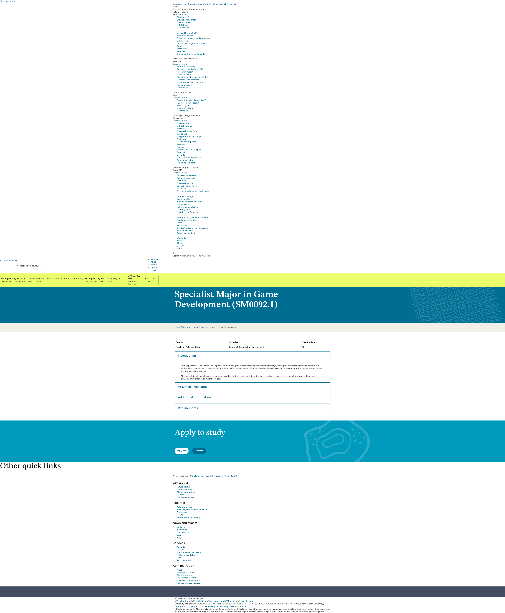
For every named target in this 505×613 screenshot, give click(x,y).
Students (181, 238)
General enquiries (185, 497)
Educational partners (187, 186)
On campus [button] (178, 115)
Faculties (181, 180)
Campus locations (186, 183)
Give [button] (175, 92)
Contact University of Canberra (192, 228)
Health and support (186, 141)
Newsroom (182, 529)
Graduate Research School (190, 82)
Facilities (181, 128)
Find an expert (184, 532)
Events (180, 535)
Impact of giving (185, 108)
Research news (184, 85)
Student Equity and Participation (193, 217)
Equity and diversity (186, 220)
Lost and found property (189, 157)
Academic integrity (186, 196)
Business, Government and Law (192, 509)
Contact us (182, 87)
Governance (183, 204)
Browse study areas (186, 20)
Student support (185, 35)
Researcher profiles (186, 577)
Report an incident (186, 162)
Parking (180, 147)
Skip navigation (7, 1)
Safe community (185, 160)
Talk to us (181, 51)
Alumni (180, 243)
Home (177, 327)
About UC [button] (177, 167)
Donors (180, 494)
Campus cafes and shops (189, 136)
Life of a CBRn (184, 74)
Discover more (180, 64)
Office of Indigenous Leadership (193, 191)
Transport (182, 144)
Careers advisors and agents (191, 54)
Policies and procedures (188, 583)
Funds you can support (188, 103)
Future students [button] (180, 9)
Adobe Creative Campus (189, 149)
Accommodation (185, 560)
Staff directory (184, 575)
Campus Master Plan (187, 131)
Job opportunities (185, 572)
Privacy (211, 606)
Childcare (181, 139)
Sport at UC (183, 152)
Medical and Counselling (189, 552)
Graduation (182, 188)
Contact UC (180, 606)
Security (181, 155)
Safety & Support (8, 260)
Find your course (190, 327)
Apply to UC (231, 476)
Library (180, 246)
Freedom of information (188, 580)
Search (176, 256)
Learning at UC (184, 209)
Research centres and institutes (192, 77)
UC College (182, 25)
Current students (213, 476)
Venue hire (182, 134)
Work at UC (182, 222)
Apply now (181, 450)
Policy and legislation (187, 207)
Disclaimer (203, 606)
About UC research (186, 66)
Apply (179, 46)
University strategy (186, 175)
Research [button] (177, 58)
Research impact (185, 72)
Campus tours (184, 123)
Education (182, 512)
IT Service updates (186, 555)
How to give (183, 105)
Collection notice (237, 606)
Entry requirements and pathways (193, 38)
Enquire (199, 450)
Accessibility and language (29, 266)
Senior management (186, 178)
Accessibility (222, 606)
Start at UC (182, 48)
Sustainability (183, 199)
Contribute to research (188, 79)
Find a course (179, 14)
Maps (179, 248)
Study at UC (183, 17)
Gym (179, 557)
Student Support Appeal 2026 (191, 100)
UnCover (181, 527)
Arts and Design (185, 507)
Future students (185, 487)
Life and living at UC (187, 33)
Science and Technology (189, 517)
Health (180, 515)
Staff (179, 240)
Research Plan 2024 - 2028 (190, 69)
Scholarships (183, 41)
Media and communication (190, 201)
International (183, 27)
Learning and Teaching (188, 212)
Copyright (192, 606)
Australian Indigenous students (192, 43)
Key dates (182, 225)
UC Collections (184, 126)
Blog (179, 537)
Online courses (184, 22)
